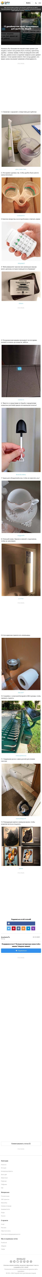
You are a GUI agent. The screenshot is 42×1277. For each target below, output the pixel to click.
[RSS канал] (31, 1261)
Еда (2, 1187)
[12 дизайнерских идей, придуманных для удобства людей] (33, 928)
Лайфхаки (4, 1184)
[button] (21, 923)
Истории (3, 1168)
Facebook (4, 1242)
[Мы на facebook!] (11, 1261)
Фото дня (4, 1174)
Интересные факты (7, 1171)
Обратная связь (6, 1231)
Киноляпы (4, 1202)
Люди (2, 1212)
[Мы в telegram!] (14, 1261)
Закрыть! (27, 10)
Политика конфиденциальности (10, 1234)
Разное (3, 1216)
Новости (3, 1164)
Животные (4, 1178)
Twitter (3, 1249)
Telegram (3, 1246)
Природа (3, 1181)
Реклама (3, 1227)
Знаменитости (5, 1209)
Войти (28, 3)
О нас (2, 1224)
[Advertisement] (21, 86)
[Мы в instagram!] (21, 1261)
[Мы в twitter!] (18, 1261)
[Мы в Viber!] (27, 1261)
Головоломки (5, 1196)
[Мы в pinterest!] (24, 1261)
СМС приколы (5, 1199)
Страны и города (6, 1206)
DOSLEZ (21, 1259)
